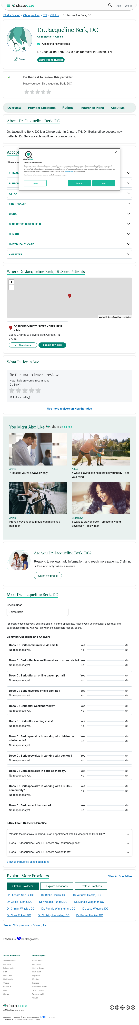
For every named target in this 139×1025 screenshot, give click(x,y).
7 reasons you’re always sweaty (28, 473)
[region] (69, 169)
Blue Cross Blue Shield (25, 224)
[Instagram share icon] (117, 1008)
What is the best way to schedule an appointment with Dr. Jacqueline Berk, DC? (57, 834)
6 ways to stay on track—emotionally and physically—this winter (96, 524)
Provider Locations (42, 107)
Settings (35, 183)
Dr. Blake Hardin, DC (53, 895)
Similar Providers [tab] (22, 886)
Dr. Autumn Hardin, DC (87, 895)
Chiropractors (31, 15)
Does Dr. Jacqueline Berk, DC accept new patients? (40, 852)
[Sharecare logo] (40, 1005)
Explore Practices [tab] (91, 886)
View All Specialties (120, 876)
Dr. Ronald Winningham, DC (58, 908)
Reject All (79, 183)
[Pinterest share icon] (133, 1008)
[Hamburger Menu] (9, 5)
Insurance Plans (92, 107)
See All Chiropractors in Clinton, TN (24, 925)
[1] (26, 91)
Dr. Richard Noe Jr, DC (20, 895)
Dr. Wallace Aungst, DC (53, 902)
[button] (52, 637)
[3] (37, 91)
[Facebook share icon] (112, 1008)
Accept (104, 183)
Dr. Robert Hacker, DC (89, 915)
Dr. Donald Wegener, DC (89, 902)
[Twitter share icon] (127, 1008)
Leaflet (102, 316)
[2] (32, 91)
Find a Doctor (11, 15)
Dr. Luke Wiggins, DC (95, 908)
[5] (49, 91)
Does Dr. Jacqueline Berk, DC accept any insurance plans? (45, 843)
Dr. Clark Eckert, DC (19, 915)
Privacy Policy (69, 171)
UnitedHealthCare (21, 244)
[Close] (115, 152)
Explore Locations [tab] (57, 886)
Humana (14, 234)
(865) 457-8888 (53, 345)
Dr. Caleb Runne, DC (19, 902)
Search (110, 5)
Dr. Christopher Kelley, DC (54, 915)
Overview (14, 107)
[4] (43, 91)
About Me (118, 107)
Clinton (54, 15)
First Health (17, 203)
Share (22, 59)
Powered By (9, 938)
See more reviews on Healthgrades (69, 408)
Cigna (13, 214)
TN (45, 15)
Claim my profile (48, 576)
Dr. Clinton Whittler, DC (21, 908)
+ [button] (11, 282)
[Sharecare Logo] (24, 5)
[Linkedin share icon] (122, 1008)
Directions (24, 345)
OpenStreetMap (114, 316)
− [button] (11, 287)
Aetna (13, 193)
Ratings (68, 107)
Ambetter (15, 254)
